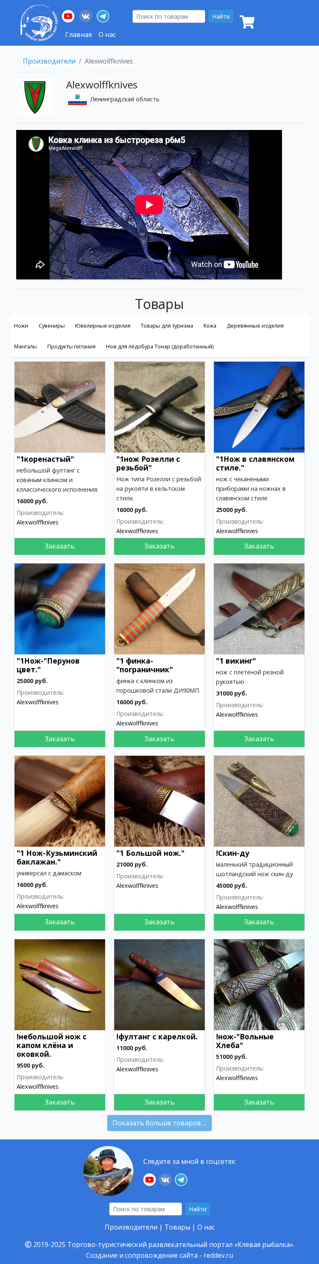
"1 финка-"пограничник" (144, 665)
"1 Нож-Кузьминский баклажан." (57, 857)
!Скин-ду (232, 853)
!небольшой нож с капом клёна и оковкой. (51, 1045)
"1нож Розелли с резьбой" (148, 463)
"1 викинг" (236, 661)
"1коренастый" (45, 459)
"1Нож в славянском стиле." (255, 463)
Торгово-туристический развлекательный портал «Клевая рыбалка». (180, 1244)
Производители (49, 61)
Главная (78, 34)
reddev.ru (218, 1255)
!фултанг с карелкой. (157, 1036)
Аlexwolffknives (38, 522)
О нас (107, 34)
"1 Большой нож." (150, 853)
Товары (177, 1227)
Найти (221, 16)
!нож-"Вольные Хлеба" (245, 1040)
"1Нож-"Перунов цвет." (48, 665)
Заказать (60, 546)
